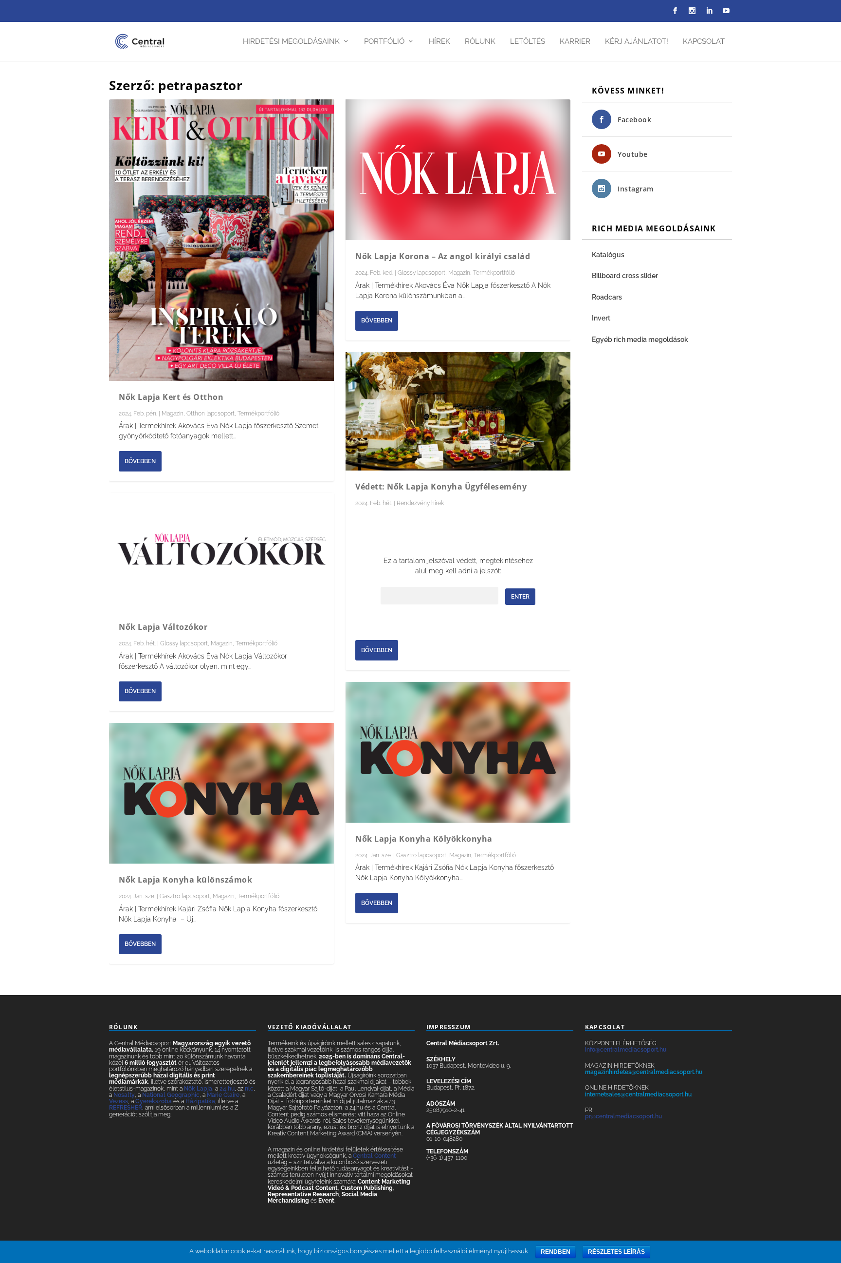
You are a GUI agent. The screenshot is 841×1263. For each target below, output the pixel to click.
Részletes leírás (616, 1251)
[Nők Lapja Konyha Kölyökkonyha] (458, 752)
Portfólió (384, 42)
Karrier (575, 42)
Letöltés (527, 42)
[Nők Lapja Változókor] (221, 552)
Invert (601, 318)
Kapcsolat (704, 42)
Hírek (439, 42)
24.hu (227, 1088)
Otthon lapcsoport (210, 413)
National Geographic (171, 1095)
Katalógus (609, 255)
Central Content (374, 1155)
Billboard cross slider (625, 276)
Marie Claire (223, 1095)
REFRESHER (125, 1107)
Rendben (555, 1251)
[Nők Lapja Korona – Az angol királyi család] (458, 169)
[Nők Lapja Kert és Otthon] (221, 240)
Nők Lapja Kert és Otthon (171, 397)
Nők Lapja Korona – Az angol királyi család (442, 256)
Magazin (172, 413)
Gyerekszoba (153, 1101)
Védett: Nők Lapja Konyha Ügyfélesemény (441, 486)
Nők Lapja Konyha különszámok (185, 879)
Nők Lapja (198, 1088)
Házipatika (200, 1101)
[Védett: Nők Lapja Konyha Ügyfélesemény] (458, 411)
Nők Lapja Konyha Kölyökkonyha (424, 838)
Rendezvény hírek (420, 503)
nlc (249, 1088)
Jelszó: (439, 596)
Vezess (118, 1101)
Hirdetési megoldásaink (291, 42)
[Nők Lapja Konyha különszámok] (221, 793)
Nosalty (124, 1095)
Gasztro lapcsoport (185, 896)
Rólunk (480, 42)
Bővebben (140, 461)
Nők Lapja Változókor (163, 627)
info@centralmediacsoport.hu (625, 1049)
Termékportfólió (258, 413)
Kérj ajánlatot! (636, 42)
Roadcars (607, 297)
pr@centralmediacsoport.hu (623, 1116)
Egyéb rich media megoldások (640, 339)
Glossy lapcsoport (184, 643)
